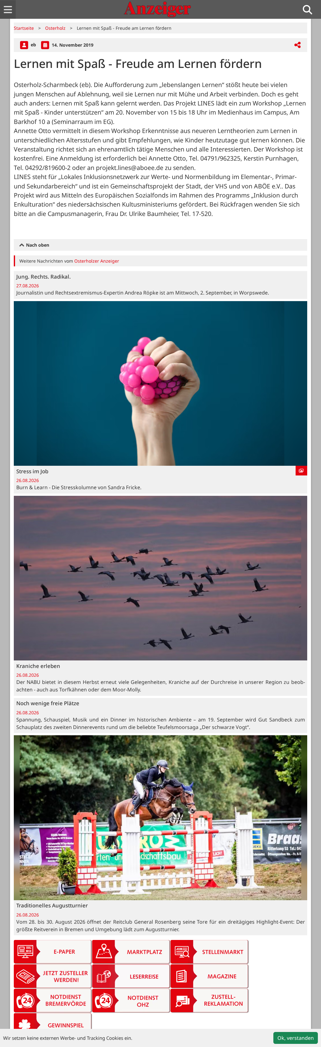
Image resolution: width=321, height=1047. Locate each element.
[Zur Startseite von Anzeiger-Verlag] (157, 9)
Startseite (24, 28)
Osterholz (55, 28)
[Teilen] (297, 45)
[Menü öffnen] (8, 9)
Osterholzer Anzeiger (96, 261)
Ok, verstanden (295, 1037)
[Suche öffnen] (310, 9)
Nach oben (37, 245)
